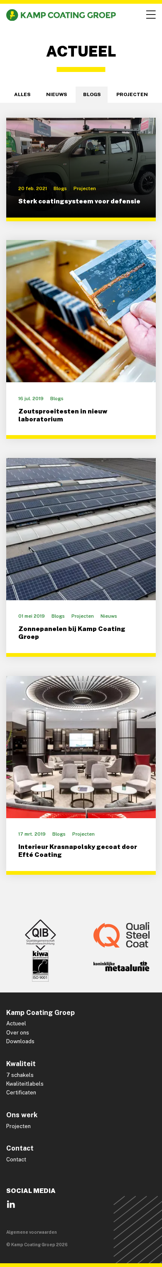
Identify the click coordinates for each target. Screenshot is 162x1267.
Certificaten (21, 1092)
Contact (16, 1159)
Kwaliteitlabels (25, 1084)
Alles (22, 94)
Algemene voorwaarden (31, 1232)
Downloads (20, 1041)
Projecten (132, 94)
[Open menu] (150, 15)
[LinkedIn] (11, 1207)
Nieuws (56, 94)
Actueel (16, 1023)
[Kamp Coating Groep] (61, 15)
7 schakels (20, 1075)
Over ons (17, 1032)
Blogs (92, 94)
